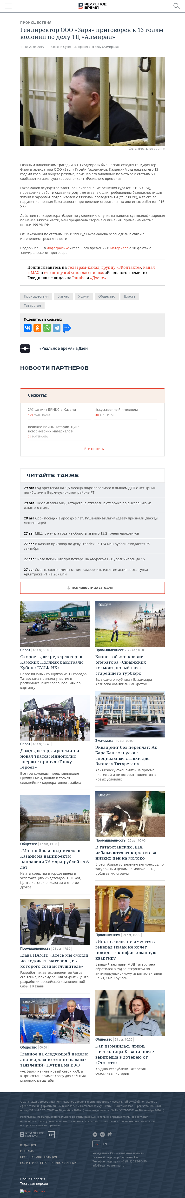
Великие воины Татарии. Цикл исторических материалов (53, 431)
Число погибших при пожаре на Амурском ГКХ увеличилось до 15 (84, 559)
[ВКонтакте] (28, 328)
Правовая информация (38, 1157)
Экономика (104, 741)
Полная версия (32, 1179)
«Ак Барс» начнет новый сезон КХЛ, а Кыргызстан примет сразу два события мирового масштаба (54, 1067)
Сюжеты (37, 395)
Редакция (28, 1145)
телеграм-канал (83, 267)
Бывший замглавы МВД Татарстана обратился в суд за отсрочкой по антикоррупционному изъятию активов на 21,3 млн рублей (128, 959)
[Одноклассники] (37, 328)
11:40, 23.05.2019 (32, 47)
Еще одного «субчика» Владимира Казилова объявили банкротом (123, 670)
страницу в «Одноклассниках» (74, 272)
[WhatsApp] (47, 328)
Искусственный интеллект (116, 412)
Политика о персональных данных (48, 1163)
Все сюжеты (94, 448)
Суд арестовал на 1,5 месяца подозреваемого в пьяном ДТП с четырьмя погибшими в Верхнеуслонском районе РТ (90, 490)
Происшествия (36, 22)
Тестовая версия (34, 1183)
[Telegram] (56, 328)
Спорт (25, 650)
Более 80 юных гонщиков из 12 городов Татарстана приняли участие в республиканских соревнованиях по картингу (53, 672)
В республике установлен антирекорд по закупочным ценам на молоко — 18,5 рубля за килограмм (129, 860)
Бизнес (63, 296)
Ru (96, 1144)
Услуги (83, 296)
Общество (106, 296)
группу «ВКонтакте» (121, 267)
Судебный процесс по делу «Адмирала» (91, 47)
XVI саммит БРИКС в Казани (52, 412)
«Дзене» (98, 278)
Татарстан (32, 305)
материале (119, 248)
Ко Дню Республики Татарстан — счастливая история (124, 1059)
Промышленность (35, 948)
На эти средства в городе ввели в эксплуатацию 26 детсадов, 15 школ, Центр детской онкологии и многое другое (54, 868)
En (105, 1144)
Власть (129, 296)
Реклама (27, 1151)
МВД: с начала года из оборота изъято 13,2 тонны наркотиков (81, 533)
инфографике (58, 248)
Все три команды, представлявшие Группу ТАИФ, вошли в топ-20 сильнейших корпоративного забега (50, 766)
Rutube (79, 278)
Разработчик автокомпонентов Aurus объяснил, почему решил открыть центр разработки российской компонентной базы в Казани (54, 970)
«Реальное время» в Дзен (64, 348)
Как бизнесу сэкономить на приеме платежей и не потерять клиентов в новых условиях (126, 762)
